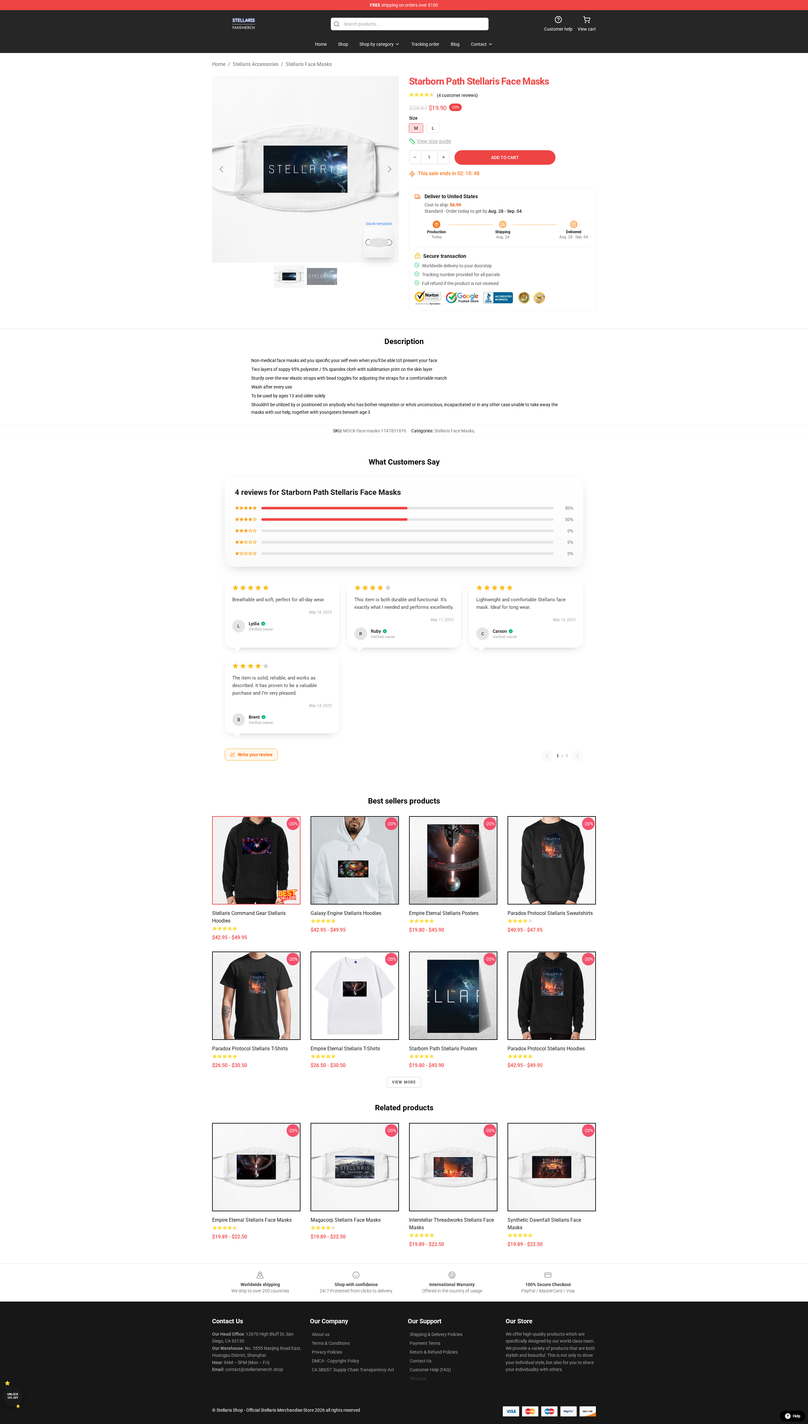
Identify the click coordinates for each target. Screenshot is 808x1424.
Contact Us (420, 1360)
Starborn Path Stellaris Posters (443, 1049)
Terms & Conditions (331, 1343)
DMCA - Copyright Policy (335, 1360)
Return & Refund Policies (434, 1352)
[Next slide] (389, 169)
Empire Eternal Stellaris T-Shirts (345, 1049)
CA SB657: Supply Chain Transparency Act (353, 1369)
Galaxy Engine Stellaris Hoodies (346, 913)
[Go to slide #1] (289, 276)
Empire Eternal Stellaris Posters (443, 913)
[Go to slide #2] (322, 276)
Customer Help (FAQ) (430, 1369)
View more (404, 1082)
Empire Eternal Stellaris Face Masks (252, 1220)
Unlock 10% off (12, 1396)
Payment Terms (425, 1343)
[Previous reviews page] (547, 756)
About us (321, 1334)
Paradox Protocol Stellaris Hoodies (546, 1049)
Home (218, 64)
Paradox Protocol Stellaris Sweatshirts (550, 913)
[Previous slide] (222, 169)
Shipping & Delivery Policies (436, 1334)
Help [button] (796, 1416)
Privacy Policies (327, 1352)
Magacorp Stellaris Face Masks (346, 1220)
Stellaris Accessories (255, 64)
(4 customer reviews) (457, 95)
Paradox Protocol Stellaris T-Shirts (250, 1049)
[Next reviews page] (577, 756)
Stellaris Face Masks (309, 64)
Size (413, 118)
